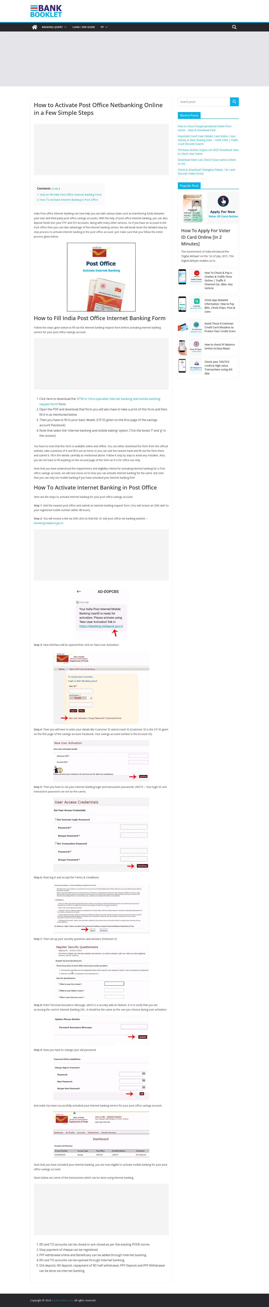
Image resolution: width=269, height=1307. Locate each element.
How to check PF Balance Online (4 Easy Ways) (220, 346)
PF (102, 27)
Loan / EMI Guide (83, 27)
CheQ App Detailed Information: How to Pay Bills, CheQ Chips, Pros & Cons (220, 305)
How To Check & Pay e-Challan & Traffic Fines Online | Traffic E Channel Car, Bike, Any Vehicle (219, 280)
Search (234, 102)
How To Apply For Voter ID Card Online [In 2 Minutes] (205, 237)
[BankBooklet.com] (34, 27)
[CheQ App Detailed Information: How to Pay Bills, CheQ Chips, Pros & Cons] (190, 306)
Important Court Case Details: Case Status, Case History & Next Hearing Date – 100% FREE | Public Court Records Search (208, 140)
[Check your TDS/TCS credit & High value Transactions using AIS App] (190, 368)
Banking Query (52, 27)
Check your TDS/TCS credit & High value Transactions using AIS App (218, 367)
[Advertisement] (134, 59)
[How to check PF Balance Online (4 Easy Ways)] (190, 347)
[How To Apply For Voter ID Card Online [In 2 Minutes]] (208, 208)
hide (55, 188)
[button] (65, 27)
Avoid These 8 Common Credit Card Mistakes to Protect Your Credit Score (220, 327)
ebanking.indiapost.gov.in (48, 523)
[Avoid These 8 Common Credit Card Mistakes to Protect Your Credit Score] (190, 328)
